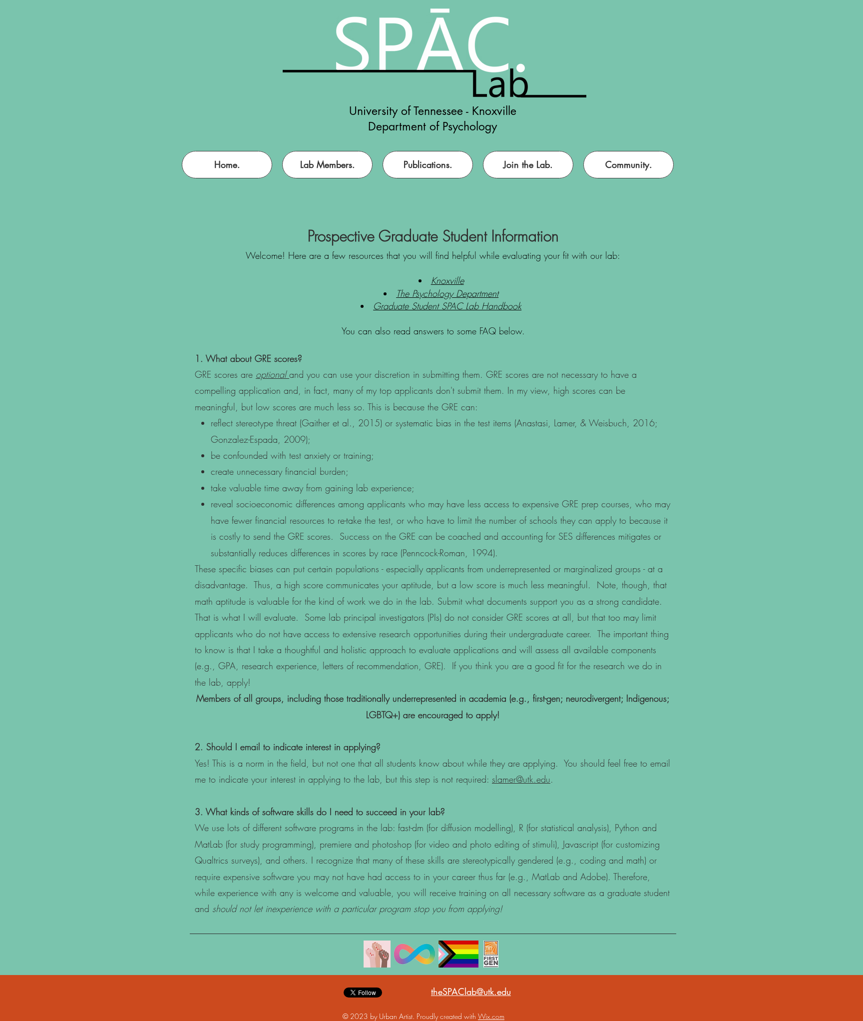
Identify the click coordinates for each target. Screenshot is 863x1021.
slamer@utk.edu (521, 779)
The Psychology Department (447, 293)
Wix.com (491, 1016)
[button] (528, 164)
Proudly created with (447, 1016)
